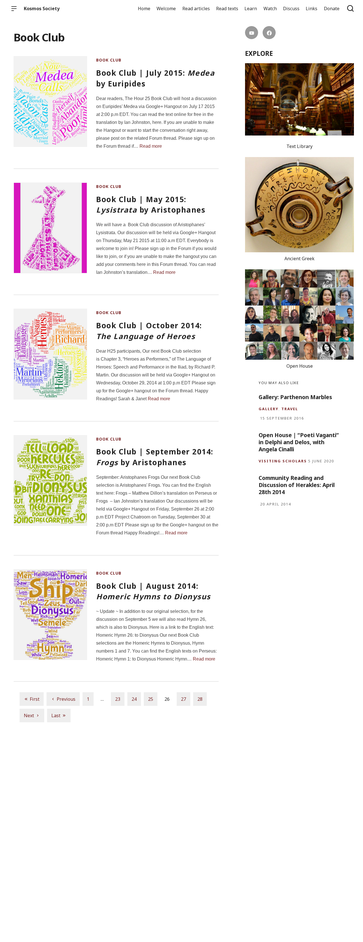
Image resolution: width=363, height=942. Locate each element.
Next (29, 715)
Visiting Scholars (283, 461)
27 (183, 699)
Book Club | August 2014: (153, 591)
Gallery (268, 409)
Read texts (227, 8)
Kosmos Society (42, 8)
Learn (250, 8)
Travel (289, 409)
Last (55, 715)
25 (150, 699)
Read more (151, 146)
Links (311, 8)
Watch (270, 8)
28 (199, 699)
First (34, 699)
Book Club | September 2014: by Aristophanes (154, 456)
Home (144, 8)
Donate (331, 8)
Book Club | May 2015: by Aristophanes (150, 204)
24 (134, 699)
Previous (66, 699)
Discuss (291, 8)
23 (117, 699)
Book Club (108, 60)
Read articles (196, 8)
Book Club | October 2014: (149, 330)
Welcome (166, 8)
